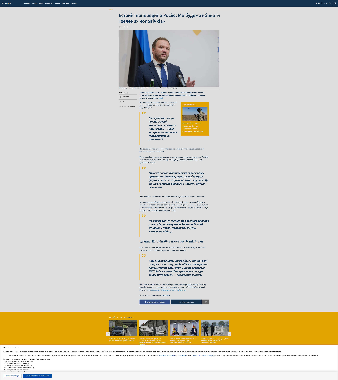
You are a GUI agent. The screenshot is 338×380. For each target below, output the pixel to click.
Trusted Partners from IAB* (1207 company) (172, 355)
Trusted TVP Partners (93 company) (204, 355)
